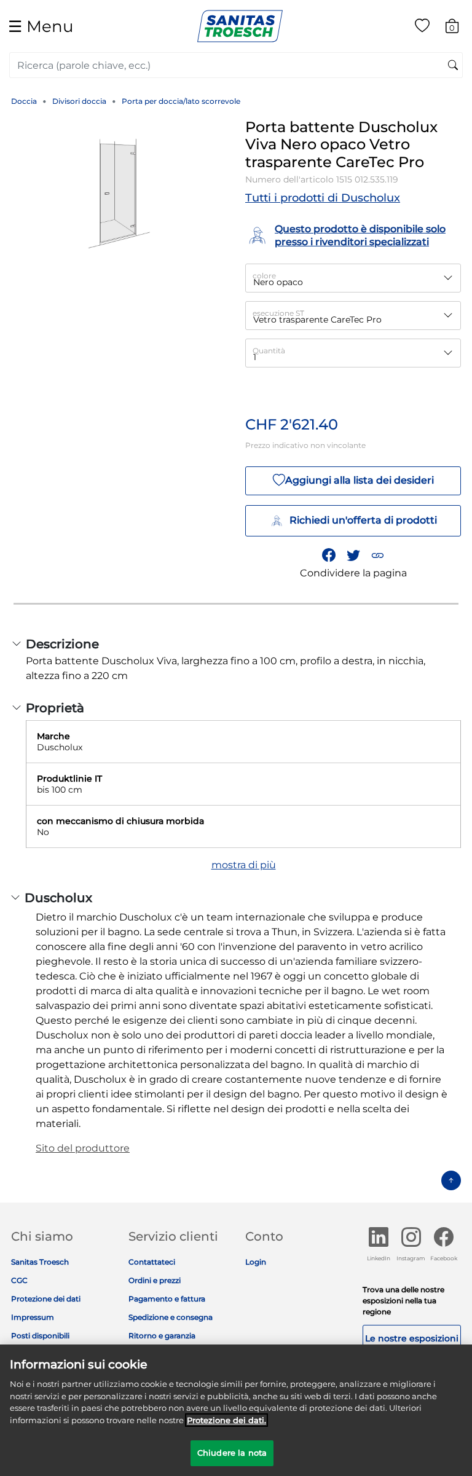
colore (264, 275)
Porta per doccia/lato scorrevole (181, 101)
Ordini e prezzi (154, 1280)
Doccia (24, 101)
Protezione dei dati (46, 1298)
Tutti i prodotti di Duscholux (322, 198)
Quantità (269, 350)
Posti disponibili (40, 1335)
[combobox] (236, 65)
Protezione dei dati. (226, 1420)
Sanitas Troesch (40, 1261)
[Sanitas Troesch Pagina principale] (240, 25)
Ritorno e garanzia (161, 1335)
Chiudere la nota (232, 1453)
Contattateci (151, 1261)
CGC (19, 1280)
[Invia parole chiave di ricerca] (453, 65)
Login (255, 1261)
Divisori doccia (79, 101)
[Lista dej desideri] (422, 28)
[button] (377, 555)
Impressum (32, 1317)
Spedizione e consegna (170, 1317)
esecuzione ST (278, 313)
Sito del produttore (83, 1148)
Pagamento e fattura (166, 1298)
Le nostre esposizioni (411, 1338)
